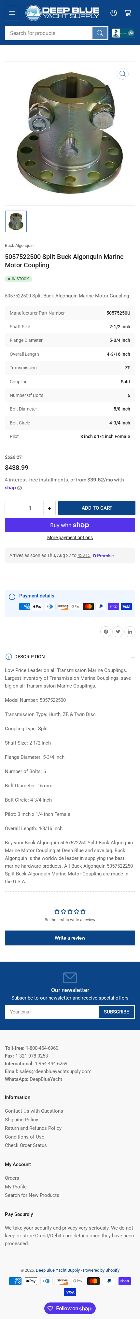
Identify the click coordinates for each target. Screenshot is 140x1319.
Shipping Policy (21, 1120)
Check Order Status (26, 1145)
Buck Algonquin (19, 245)
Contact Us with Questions (34, 1111)
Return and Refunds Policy (33, 1128)
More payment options (70, 537)
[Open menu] (12, 13)
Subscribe (116, 1012)
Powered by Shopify (101, 1270)
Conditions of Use (24, 1137)
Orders (12, 1178)
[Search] (100, 33)
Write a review (70, 938)
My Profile (16, 1187)
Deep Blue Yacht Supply (58, 1270)
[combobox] (56, 33)
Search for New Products (32, 1195)
